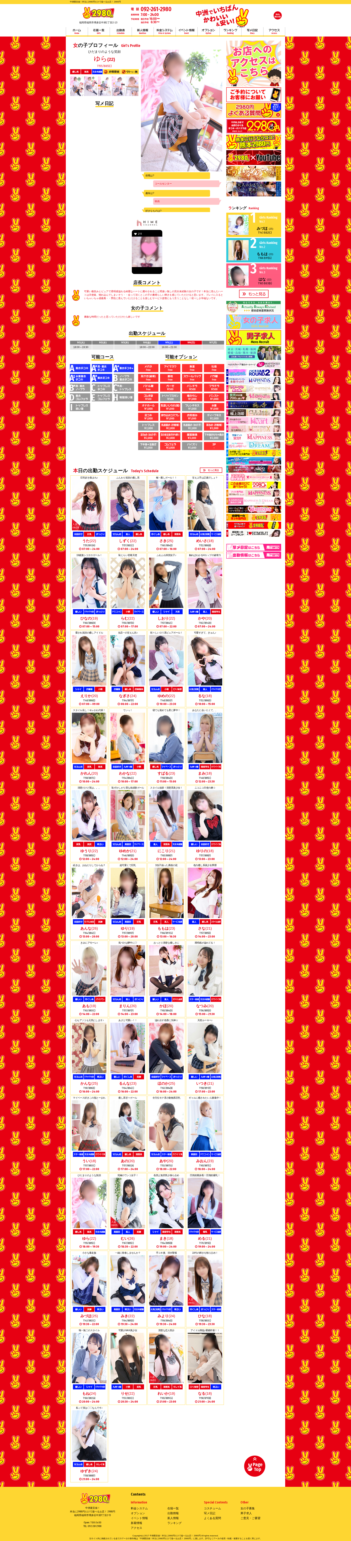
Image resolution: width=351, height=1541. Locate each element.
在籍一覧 (173, 1508)
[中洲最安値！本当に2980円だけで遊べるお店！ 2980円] (98, 18)
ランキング (230, 32)
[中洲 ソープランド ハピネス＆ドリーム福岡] (253, 503)
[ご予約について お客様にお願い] (253, 100)
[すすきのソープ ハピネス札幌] (253, 382)
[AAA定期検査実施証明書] (253, 312)
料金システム (165, 32)
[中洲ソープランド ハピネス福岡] (253, 495)
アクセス (274, 32)
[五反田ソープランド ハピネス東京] (253, 398)
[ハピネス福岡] (253, 179)
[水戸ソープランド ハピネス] (253, 439)
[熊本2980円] (253, 147)
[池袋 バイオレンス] (253, 414)
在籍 (99, 32)
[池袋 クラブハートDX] (253, 430)
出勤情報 (173, 1513)
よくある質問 (212, 1518)
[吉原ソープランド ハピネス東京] (253, 390)
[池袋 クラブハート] (253, 422)
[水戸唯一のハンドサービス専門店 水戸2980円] (253, 455)
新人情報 (143, 32)
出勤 (121, 32)
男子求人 (246, 1513)
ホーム (77, 32)
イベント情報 (186, 32)
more (211, 470)
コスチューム (212, 1508)
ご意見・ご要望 (250, 1518)
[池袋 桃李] (253, 406)
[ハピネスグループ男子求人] (253, 358)
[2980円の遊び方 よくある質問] (253, 116)
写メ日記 (252, 32)
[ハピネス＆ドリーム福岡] (253, 195)
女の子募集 (247, 1508)
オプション (208, 32)
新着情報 (136, 1523)
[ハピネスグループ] (253, 366)
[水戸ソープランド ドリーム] (253, 447)
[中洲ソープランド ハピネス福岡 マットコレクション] (253, 511)
